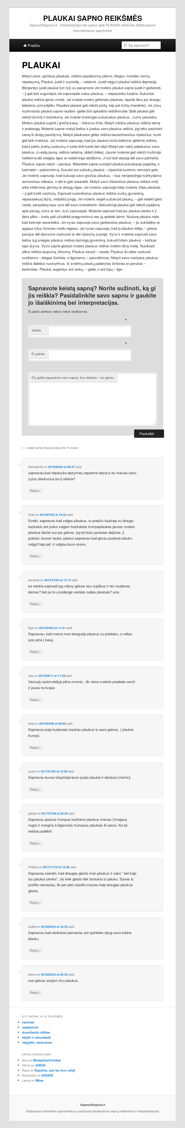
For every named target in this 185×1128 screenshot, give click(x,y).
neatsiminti (30, 1027)
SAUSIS (47, 1075)
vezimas (28, 1022)
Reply (35, 490)
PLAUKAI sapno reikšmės (92, 18)
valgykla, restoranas (37, 1042)
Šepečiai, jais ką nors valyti (54, 1070)
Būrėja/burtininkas (47, 1060)
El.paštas (38, 353)
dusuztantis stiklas (36, 1032)
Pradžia (33, 45)
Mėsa (39, 1080)
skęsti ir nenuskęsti (36, 1037)
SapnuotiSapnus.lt (92, 1105)
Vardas (36, 330)
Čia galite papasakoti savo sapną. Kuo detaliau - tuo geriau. (73, 377)
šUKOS (40, 1065)
